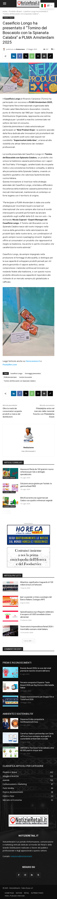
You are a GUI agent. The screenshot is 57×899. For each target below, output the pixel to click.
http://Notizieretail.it (28, 451)
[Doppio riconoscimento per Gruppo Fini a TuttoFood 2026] (10, 701)
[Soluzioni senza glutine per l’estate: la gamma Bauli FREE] (10, 487)
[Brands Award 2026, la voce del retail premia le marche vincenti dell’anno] (10, 672)
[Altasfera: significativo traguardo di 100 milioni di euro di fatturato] (10, 586)
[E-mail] (38, 56)
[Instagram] (25, 875)
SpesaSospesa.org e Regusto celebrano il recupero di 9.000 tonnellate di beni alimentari (37, 614)
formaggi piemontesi (33, 373)
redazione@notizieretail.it (21, 856)
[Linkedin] (13, 56)
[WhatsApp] (32, 56)
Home (5, 11)
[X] (25, 56)
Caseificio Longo (16, 373)
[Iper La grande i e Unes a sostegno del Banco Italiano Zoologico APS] (10, 601)
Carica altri (28, 641)
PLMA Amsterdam (10, 377)
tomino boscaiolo (25, 377)
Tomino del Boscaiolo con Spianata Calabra (20, 381)
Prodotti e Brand (15, 11)
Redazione (20, 49)
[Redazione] (4, 49)
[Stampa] (44, 56)
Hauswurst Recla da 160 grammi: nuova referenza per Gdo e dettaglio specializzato (36, 471)
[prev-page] (4, 512)
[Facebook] (19, 56)
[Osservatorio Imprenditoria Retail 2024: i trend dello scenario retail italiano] (10, 630)
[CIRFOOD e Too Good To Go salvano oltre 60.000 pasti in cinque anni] (10, 752)
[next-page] (8, 512)
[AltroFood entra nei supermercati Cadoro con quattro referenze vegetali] (10, 502)
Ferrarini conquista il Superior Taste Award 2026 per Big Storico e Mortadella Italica (37, 685)
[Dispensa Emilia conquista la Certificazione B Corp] (10, 723)
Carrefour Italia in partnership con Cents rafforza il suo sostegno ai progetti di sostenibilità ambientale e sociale (37, 736)
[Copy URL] (50, 56)
